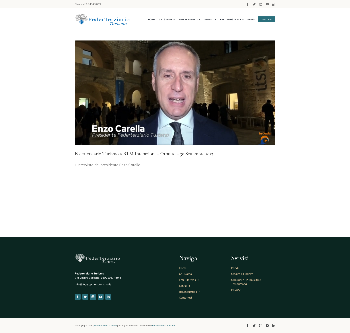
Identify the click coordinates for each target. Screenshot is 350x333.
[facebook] (247, 4)
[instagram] (260, 4)
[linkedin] (273, 4)
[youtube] (267, 4)
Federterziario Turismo (105, 325)
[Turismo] (102, 15)
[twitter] (254, 4)
